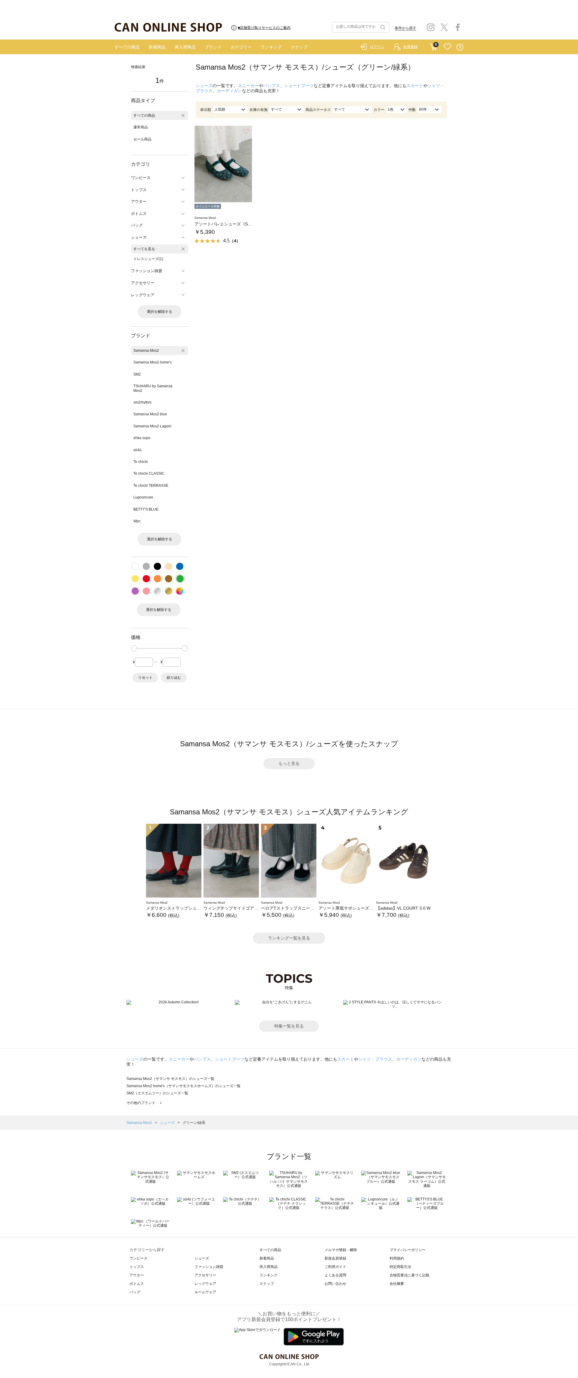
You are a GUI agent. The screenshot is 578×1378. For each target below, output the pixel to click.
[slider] (134, 648)
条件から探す (405, 28)
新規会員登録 (335, 1258)
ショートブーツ (299, 85)
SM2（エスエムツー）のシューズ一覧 (157, 1093)
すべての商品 (127, 47)
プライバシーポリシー (408, 1250)
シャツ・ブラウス (375, 1059)
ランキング (271, 47)
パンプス (271, 85)
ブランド (213, 47)
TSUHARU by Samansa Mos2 (152, 388)
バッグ (134, 1292)
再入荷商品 (185, 47)
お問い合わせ (335, 1284)
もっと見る (289, 763)
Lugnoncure (143, 497)
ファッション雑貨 (208, 1267)
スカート (414, 85)
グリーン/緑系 (194, 1123)
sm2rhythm (142, 402)
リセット (145, 677)
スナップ (299, 47)
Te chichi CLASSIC (148, 473)
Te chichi (140, 462)
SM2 (137, 374)
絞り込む (174, 677)
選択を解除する (159, 312)
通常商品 (140, 127)
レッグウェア (205, 1284)
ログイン (377, 47)
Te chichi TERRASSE (150, 485)
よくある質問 (335, 1275)
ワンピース (138, 1258)
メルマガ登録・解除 (341, 1250)
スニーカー (248, 85)
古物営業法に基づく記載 (409, 1275)
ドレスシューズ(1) (148, 259)
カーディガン (229, 90)
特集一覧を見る (289, 1026)
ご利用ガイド (335, 1267)
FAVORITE (447, 47)
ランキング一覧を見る (289, 938)
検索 (382, 27)
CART (433, 45)
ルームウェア (205, 1292)
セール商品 (142, 139)
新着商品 (157, 47)
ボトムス (136, 1284)
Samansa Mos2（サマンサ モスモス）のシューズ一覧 (170, 1079)
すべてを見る (144, 249)
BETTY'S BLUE (145, 509)
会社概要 (397, 1284)
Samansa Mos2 (146, 350)
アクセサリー (205, 1275)
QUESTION (460, 47)
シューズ (204, 85)
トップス (136, 1267)
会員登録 (410, 47)
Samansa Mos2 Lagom (152, 426)
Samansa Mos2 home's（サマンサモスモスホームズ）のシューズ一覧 (183, 1086)
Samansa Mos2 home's (152, 362)
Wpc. (137, 521)
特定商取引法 (400, 1267)
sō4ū (137, 450)
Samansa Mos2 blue (150, 414)
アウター (136, 1275)
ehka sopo (142, 438)
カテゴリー (241, 47)
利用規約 (397, 1258)
